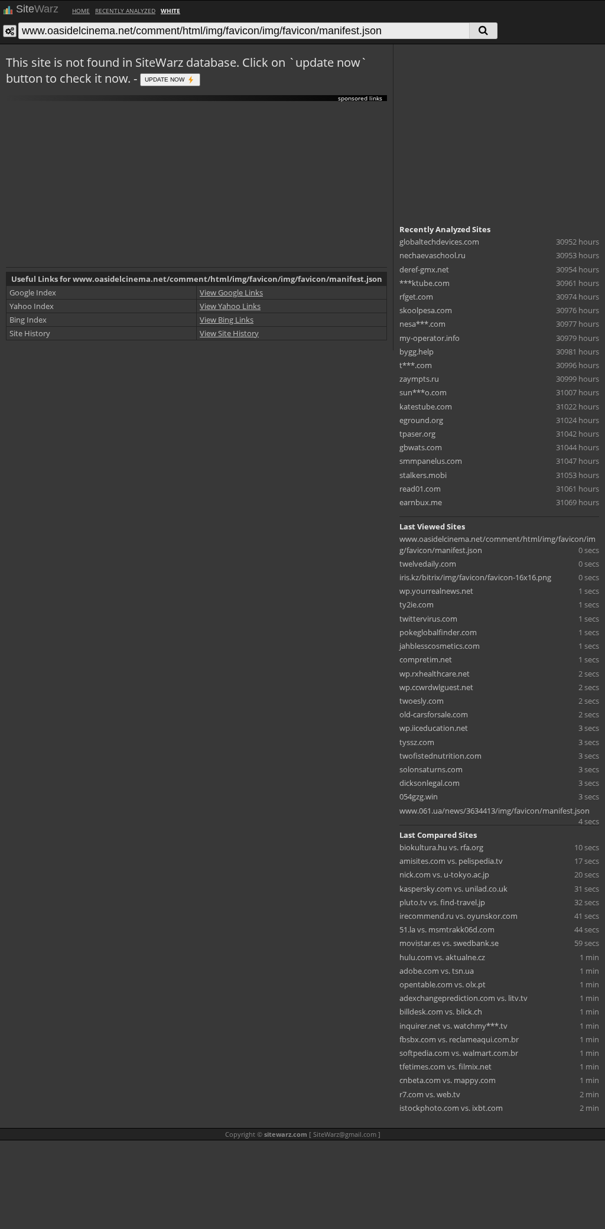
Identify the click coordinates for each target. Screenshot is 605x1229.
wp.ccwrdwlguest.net (436, 687)
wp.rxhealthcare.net (434, 673)
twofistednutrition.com (440, 755)
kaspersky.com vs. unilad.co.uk (453, 888)
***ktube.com (424, 283)
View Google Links (231, 292)
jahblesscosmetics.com (439, 645)
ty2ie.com (416, 604)
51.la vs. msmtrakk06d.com (447, 929)
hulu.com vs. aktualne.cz (442, 957)
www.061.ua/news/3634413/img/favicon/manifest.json (494, 810)
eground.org (421, 420)
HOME (81, 10)
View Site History (229, 333)
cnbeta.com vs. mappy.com (447, 1080)
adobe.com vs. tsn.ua (436, 970)
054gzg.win (418, 796)
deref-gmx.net (424, 269)
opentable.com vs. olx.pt (442, 984)
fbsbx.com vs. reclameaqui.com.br (459, 1039)
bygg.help (416, 351)
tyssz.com (416, 742)
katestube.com (425, 406)
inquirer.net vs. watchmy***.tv (453, 1025)
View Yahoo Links (230, 306)
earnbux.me (420, 502)
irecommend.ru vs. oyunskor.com (458, 916)
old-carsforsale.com (433, 714)
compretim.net (425, 659)
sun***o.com (423, 392)
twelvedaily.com (427, 563)
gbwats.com (420, 447)
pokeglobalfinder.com (438, 632)
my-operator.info (429, 338)
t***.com (415, 365)
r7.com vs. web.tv (429, 1094)
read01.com (420, 488)
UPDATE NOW (165, 79)
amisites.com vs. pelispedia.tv (451, 861)
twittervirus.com (428, 618)
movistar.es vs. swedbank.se (449, 943)
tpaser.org (417, 433)
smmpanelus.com (430, 461)
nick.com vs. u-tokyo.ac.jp (444, 874)
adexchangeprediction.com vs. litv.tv (463, 998)
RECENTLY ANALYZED (125, 10)
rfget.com (416, 296)
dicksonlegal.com (429, 783)
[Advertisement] (196, 184)
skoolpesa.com (425, 310)
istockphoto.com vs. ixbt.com (451, 1108)
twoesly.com (421, 700)
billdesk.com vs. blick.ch (440, 1011)
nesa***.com (422, 323)
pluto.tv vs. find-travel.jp (442, 902)
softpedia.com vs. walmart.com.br (458, 1053)
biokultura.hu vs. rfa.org (441, 847)
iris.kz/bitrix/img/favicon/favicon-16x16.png (475, 577)
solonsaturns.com (431, 769)
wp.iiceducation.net (433, 728)
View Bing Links (226, 319)
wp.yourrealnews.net (436, 591)
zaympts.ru (419, 378)
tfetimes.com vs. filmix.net (445, 1066)
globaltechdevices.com (439, 241)
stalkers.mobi (423, 475)
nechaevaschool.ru (432, 255)
